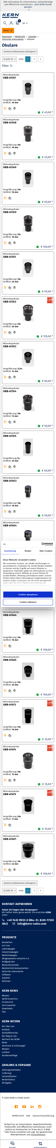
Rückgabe (7, 1083)
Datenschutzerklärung (43, 1116)
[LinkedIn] (32, 1107)
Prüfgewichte (8, 961)
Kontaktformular (10, 1033)
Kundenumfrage (9, 1055)
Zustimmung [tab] (10, 551)
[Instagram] (39, 1107)
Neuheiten (7, 942)
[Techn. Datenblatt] (14, 108)
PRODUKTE (20, 36)
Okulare (31, 39)
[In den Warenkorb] (5, 108)
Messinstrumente (10, 965)
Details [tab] (28, 551)
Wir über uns (8, 1026)
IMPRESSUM (18, 1116)
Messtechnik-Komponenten (15, 968)
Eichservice (7, 1002)
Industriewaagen (10, 952)
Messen (5, 995)
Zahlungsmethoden (11, 1070)
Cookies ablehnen (28, 602)
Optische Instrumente (13, 39)
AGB (28, 1116)
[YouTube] (24, 1107)
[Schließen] (29, 9)
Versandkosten (9, 1076)
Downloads (7, 1008)
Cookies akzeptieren (28, 594)
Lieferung (6, 1073)
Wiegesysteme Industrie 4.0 (15, 958)
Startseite (7, 36)
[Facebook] (16, 1107)
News (4, 1042)
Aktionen (6, 981)
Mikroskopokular (11, 76)
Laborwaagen (8, 949)
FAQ (4, 1011)
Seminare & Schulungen (14, 1045)
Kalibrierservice (10, 999)
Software (6, 974)
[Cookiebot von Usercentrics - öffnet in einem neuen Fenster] (41, 544)
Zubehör (32, 36)
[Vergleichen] (10, 108)
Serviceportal (8, 1005)
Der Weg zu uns (9, 1036)
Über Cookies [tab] (46, 551)
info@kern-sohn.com (31, 923)
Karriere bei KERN (11, 1039)
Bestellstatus (8, 1079)
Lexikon (6, 1052)
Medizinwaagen (9, 955)
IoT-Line (6, 945)
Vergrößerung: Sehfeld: (12, 101)
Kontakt (6, 1029)
